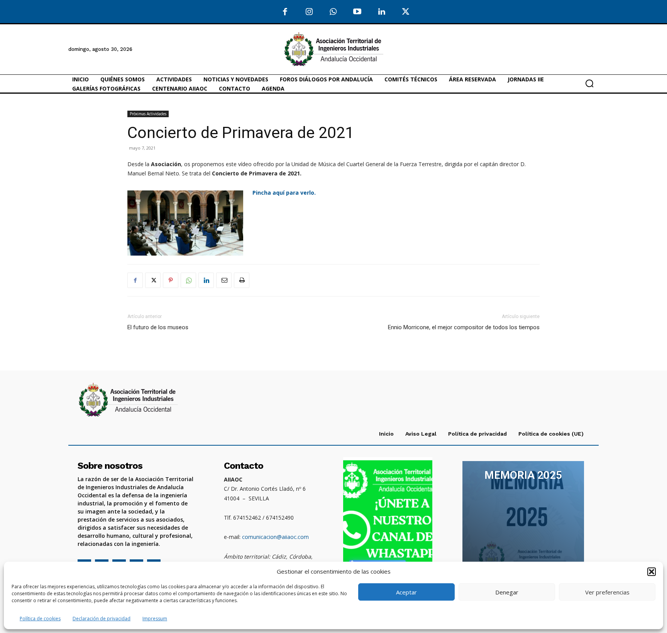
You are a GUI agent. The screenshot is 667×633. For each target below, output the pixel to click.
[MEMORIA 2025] (523, 519)
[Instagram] (309, 12)
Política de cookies (40, 618)
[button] (651, 572)
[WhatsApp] (333, 12)
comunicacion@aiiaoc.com (275, 536)
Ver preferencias (607, 592)
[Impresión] (241, 280)
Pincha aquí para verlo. (284, 192)
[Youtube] (357, 12)
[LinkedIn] (381, 12)
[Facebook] (285, 12)
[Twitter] (406, 12)
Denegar (506, 592)
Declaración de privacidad (101, 618)
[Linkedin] (206, 280)
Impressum (154, 618)
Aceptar (406, 592)
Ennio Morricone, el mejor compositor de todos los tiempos (464, 327)
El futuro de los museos (157, 327)
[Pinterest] (170, 280)
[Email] (224, 280)
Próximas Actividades (148, 113)
